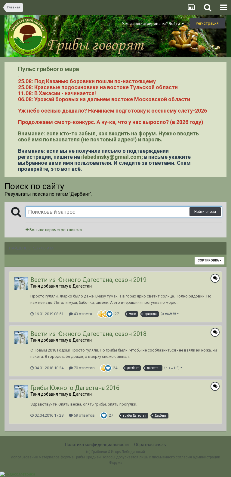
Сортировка (209, 260)
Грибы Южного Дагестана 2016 (74, 387)
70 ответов (84, 368)
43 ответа (82, 314)
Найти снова (205, 212)
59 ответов (84, 415)
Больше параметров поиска (55, 230)
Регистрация (207, 23)
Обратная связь (150, 444)
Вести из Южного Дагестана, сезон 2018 (88, 333)
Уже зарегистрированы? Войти (152, 23)
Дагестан (82, 286)
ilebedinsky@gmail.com (111, 157)
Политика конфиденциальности (97, 444)
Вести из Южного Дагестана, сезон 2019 (88, 279)
